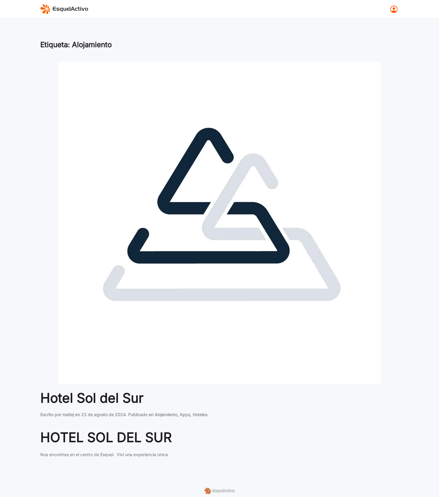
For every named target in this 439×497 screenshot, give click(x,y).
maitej (68, 414)
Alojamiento (166, 414)
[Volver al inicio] (64, 9)
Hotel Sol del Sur (92, 398)
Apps (185, 414)
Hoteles (200, 414)
